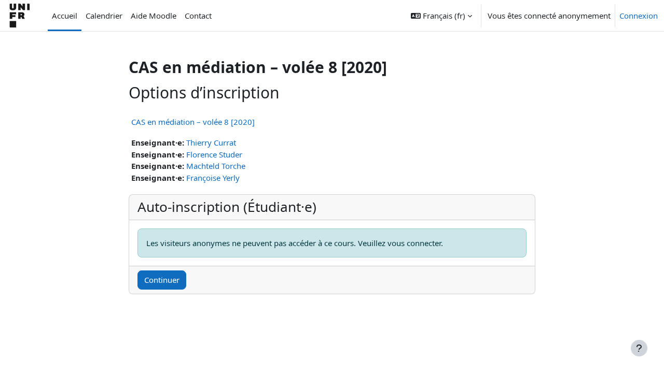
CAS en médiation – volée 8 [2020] (193, 122)
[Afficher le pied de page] (639, 348)
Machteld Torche (215, 166)
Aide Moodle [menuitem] (153, 15)
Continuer (161, 280)
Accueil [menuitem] (64, 15)
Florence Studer (214, 154)
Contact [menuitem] (198, 15)
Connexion (638, 15)
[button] (441, 15)
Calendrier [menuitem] (104, 15)
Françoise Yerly (213, 178)
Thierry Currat (211, 142)
